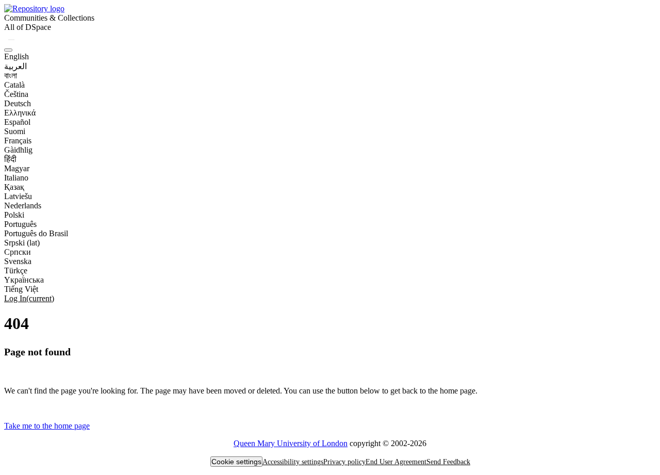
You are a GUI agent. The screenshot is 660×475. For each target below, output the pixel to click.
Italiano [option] (16, 177)
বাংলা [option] (10, 75)
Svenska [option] (17, 261)
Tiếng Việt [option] (21, 289)
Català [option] (14, 84)
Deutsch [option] (17, 103)
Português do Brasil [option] (36, 233)
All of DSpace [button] (27, 27)
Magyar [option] (16, 168)
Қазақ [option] (14, 187)
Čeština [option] (16, 94)
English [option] (16, 56)
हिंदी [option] (10, 159)
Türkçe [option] (15, 270)
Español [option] (17, 122)
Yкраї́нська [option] (24, 279)
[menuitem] (27, 27)
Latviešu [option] (18, 196)
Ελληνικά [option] (20, 112)
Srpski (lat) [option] (22, 242)
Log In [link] (29, 298)
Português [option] (20, 224)
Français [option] (17, 140)
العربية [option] (15, 66)
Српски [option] (17, 252)
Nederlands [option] (22, 205)
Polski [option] (14, 214)
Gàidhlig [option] (18, 149)
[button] (34, 8)
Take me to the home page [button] (47, 425)
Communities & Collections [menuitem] (49, 17)
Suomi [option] (14, 131)
